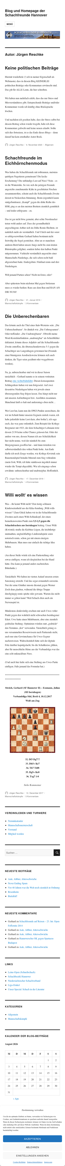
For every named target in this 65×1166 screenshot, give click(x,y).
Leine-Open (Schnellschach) (21, 972)
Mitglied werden (16, 833)
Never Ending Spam (17, 883)
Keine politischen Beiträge (31, 68)
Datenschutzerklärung (35, 1162)
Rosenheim (13, 891)
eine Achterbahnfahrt (23, 380)
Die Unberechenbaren (27, 316)
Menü (10, 24)
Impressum (48, 1162)
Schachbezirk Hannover (19, 976)
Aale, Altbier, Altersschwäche (22, 879)
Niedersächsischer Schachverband (24, 980)
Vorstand (12, 829)
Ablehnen (32, 1147)
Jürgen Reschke (16, 144)
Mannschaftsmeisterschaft (20, 825)
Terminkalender (15, 820)
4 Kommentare (32, 482)
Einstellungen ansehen (32, 1155)
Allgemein (49, 144)
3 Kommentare (32, 303)
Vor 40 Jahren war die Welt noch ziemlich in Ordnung (34, 887)
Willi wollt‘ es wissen (26, 495)
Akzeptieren (32, 1138)
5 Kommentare (32, 796)
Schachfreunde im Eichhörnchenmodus (26, 160)
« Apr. (16, 1098)
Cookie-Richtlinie (19, 1162)
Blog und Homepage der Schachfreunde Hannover (26, 12)
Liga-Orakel (14, 985)
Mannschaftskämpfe (14, 303)
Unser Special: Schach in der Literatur (26, 989)
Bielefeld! (12, 896)
